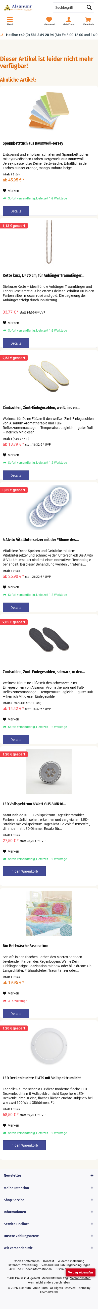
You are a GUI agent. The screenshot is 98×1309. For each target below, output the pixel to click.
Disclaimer (63, 1269)
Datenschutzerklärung (23, 1265)
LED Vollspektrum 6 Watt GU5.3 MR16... (34, 804)
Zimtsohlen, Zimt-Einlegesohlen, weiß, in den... (41, 407)
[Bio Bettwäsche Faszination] (49, 913)
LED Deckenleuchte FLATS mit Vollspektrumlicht (42, 1078)
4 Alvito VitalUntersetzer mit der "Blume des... (41, 539)
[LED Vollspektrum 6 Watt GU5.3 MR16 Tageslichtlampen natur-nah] (49, 771)
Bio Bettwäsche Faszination (25, 945)
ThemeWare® (49, 1292)
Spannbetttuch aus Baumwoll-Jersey (33, 143)
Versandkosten (80, 1278)
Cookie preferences (26, 1261)
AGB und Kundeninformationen (30, 1269)
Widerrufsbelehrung (71, 1261)
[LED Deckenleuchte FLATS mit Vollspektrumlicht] (49, 1045)
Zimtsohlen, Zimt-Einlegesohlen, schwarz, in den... (44, 671)
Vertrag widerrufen (80, 1272)
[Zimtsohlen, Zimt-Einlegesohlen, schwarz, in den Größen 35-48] (49, 639)
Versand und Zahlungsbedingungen (65, 1265)
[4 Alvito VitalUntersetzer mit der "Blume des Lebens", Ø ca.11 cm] (49, 507)
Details (16, 211)
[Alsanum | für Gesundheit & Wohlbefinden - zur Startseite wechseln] (24, 8)
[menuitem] (10, 21)
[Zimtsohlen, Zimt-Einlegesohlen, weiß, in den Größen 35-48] (49, 375)
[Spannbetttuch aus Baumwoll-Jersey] (49, 110)
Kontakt (48, 1261)
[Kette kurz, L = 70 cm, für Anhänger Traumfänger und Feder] (49, 243)
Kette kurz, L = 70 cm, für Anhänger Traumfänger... (43, 275)
